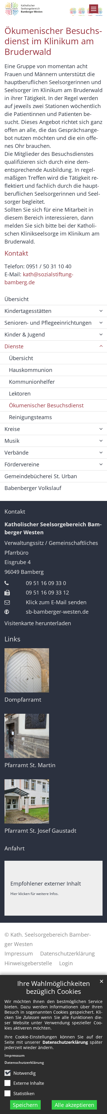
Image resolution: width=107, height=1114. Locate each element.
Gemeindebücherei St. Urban (40, 476)
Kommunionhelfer (32, 381)
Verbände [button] (16, 452)
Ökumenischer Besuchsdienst (46, 405)
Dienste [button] (13, 346)
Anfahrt (14, 848)
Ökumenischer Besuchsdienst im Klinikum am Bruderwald (53, 41)
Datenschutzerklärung (24, 1062)
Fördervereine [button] (21, 464)
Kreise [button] (12, 428)
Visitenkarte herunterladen (37, 623)
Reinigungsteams (30, 417)
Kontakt (14, 511)
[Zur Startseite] (53, 9)
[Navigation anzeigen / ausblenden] (93, 8)
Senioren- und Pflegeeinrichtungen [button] (48, 322)
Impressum (14, 1055)
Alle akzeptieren (74, 1104)
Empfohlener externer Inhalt (45, 883)
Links (12, 639)
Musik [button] (11, 440)
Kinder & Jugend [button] (24, 334)
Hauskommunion (30, 369)
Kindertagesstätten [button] (27, 310)
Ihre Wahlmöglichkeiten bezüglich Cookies (53, 987)
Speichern (25, 1104)
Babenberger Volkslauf (32, 487)
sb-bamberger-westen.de (57, 611)
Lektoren (20, 393)
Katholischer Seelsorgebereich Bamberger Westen (53, 528)
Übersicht (16, 299)
